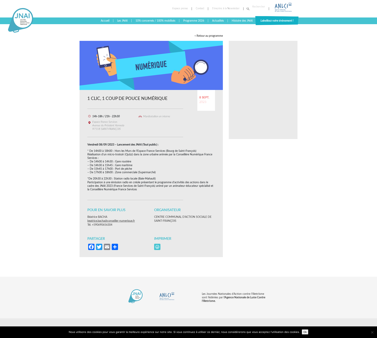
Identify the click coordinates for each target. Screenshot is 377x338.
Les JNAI (122, 20)
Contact (200, 8)
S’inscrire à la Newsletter (226, 8)
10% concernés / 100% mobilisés (155, 20)
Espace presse (180, 8)
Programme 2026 (193, 20)
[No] (372, 332)
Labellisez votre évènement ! (277, 20)
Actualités (218, 20)
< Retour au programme (208, 36)
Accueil (105, 20)
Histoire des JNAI (242, 20)
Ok (305, 331)
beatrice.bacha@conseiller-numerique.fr (111, 221)
